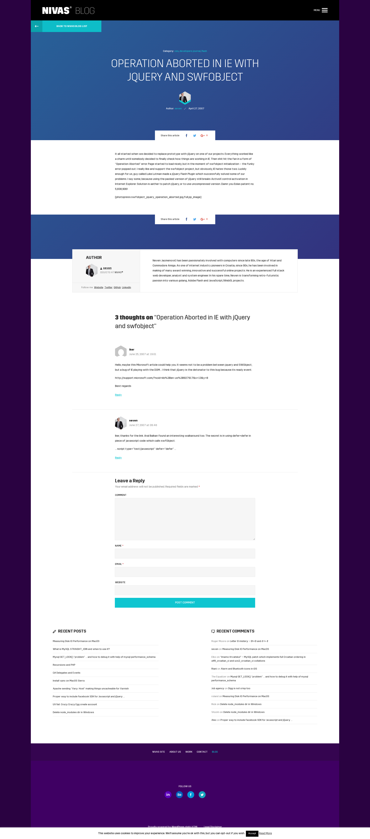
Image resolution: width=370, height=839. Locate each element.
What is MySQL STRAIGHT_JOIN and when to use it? (81, 649)
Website (98, 287)
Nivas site (158, 752)
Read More (265, 833)
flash (204, 51)
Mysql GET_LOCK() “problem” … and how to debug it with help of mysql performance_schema (104, 657)
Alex (213, 720)
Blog (215, 752)
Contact (202, 752)
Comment (120, 495)
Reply (118, 395)
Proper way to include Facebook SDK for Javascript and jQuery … (89, 696)
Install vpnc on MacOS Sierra (69, 681)
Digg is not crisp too (239, 688)
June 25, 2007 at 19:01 (142, 354)
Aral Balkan (151, 436)
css (177, 51)
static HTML (185, 827)
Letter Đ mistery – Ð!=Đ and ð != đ (249, 641)
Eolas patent (242, 184)
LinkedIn (126, 287)
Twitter (108, 287)
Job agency (217, 688)
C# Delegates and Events (66, 673)
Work (188, 752)
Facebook (190, 794)
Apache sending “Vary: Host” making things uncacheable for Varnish (91, 688)
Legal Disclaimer (213, 827)
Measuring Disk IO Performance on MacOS (76, 641)
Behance (179, 794)
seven (133, 420)
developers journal (190, 51)
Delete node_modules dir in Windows (73, 712)
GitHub (117, 287)
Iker (131, 349)
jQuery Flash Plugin (183, 174)
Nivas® (119, 272)
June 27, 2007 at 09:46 (143, 425)
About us (175, 752)
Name (119, 546)
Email (119, 564)
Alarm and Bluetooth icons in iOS (239, 669)
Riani (214, 669)
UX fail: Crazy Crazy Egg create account (75, 704)
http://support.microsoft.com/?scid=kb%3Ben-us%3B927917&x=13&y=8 (161, 378)
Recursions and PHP (64, 665)
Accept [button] (252, 833)
